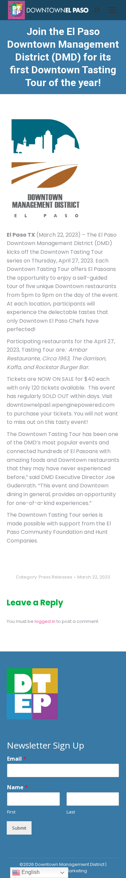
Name (17, 787)
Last (71, 812)
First (11, 812)
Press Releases (55, 577)
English (30, 872)
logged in (45, 621)
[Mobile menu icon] (112, 10)
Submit (19, 828)
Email (16, 758)
